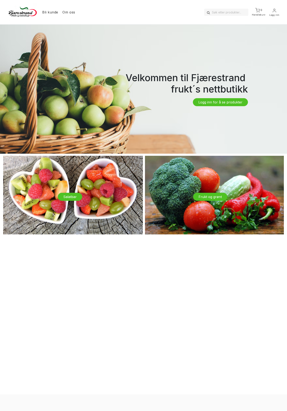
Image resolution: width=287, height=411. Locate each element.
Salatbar (70, 197)
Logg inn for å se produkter (220, 102)
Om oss (68, 12)
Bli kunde (50, 12)
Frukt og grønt (210, 197)
